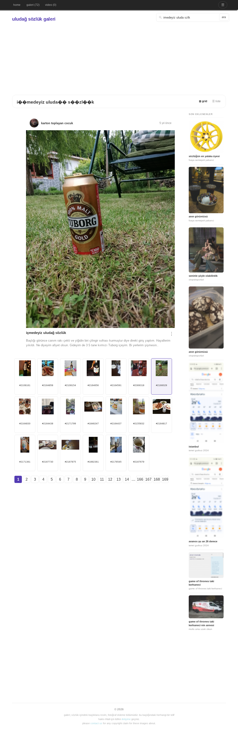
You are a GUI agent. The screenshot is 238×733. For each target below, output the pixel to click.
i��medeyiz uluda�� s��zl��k (55, 102)
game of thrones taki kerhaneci (201, 583)
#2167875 (70, 461)
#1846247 (93, 423)
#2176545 (116, 461)
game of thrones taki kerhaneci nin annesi (201, 623)
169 (165, 479)
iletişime (126, 719)
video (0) (50, 4)
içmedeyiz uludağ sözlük (46, 333)
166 (140, 479)
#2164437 (116, 423)
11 (102, 479)
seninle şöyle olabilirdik (203, 275)
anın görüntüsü (198, 216)
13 (118, 479)
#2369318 (138, 385)
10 (93, 479)
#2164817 (161, 423)
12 (110, 479)
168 (157, 479)
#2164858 (47, 385)
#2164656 (93, 385)
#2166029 (161, 385)
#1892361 (93, 461)
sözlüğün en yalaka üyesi (204, 156)
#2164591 (116, 385)
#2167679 (138, 461)
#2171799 (70, 423)
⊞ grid (203, 101)
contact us (96, 723)
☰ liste (216, 101)
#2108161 (24, 385)
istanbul (194, 446)
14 (127, 479)
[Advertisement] (119, 56)
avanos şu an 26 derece (203, 541)
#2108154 (70, 385)
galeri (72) (33, 4)
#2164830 (24, 423)
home (16, 4)
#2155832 (138, 423)
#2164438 (47, 423)
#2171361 (24, 461)
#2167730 (47, 461)
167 (148, 479)
